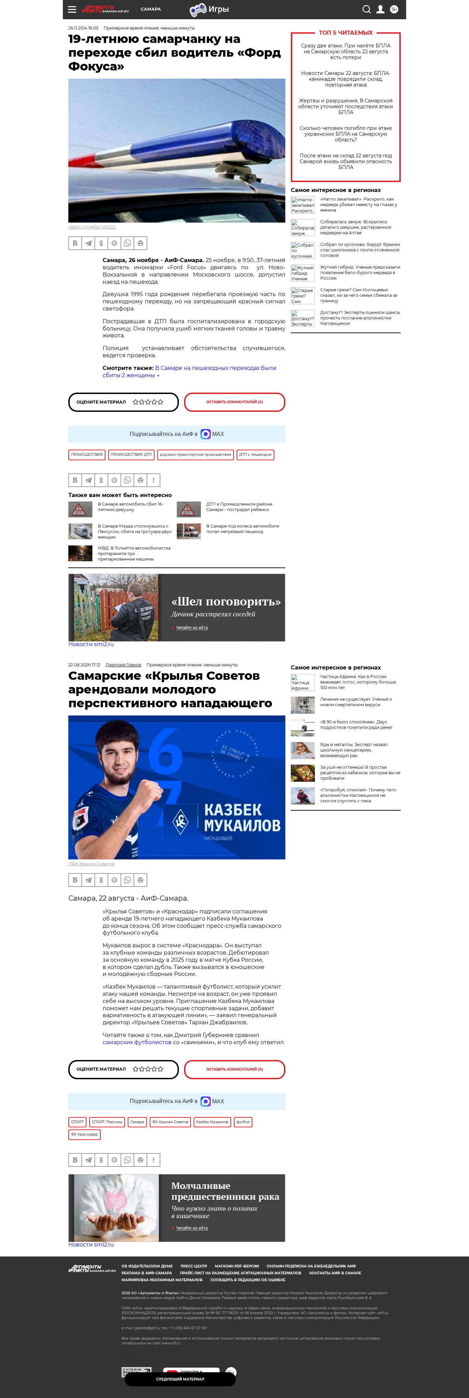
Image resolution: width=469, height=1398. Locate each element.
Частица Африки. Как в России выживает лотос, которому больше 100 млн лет (358, 682)
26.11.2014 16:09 (83, 28)
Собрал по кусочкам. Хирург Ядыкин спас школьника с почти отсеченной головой (360, 250)
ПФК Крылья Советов (91, 863)
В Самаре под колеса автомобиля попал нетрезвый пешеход (242, 528)
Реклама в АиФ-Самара (147, 1273)
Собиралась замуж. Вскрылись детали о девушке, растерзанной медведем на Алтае (355, 227)
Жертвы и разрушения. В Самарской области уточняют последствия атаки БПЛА (345, 106)
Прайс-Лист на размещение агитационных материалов (240, 1273)
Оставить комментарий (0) (234, 402)
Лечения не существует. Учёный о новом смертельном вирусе (356, 702)
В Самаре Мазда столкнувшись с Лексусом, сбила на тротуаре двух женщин (134, 531)
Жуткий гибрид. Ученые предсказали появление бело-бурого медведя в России (360, 272)
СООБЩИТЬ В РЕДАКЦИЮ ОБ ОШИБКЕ (247, 1280)
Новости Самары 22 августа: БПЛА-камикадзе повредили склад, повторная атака (345, 79)
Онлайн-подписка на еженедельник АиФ (311, 1266)
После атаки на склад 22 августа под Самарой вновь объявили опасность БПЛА (346, 161)
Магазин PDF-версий (237, 1266)
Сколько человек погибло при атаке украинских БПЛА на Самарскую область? (346, 134)
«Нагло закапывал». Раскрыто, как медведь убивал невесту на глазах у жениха (358, 204)
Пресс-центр (194, 1266)
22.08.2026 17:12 (84, 664)
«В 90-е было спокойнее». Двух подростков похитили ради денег (356, 724)
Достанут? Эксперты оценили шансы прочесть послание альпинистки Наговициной (360, 318)
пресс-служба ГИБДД (92, 226)
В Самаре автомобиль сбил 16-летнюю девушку (130, 506)
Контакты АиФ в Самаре (335, 1273)
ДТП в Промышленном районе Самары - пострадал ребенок (239, 506)
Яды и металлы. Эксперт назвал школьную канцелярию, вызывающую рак (354, 750)
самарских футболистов (137, 1042)
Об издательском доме (147, 1266)
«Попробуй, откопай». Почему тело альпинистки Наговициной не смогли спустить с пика (358, 795)
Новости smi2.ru (91, 644)
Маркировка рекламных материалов (162, 1280)
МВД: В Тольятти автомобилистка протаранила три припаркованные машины (134, 553)
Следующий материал (180, 1379)
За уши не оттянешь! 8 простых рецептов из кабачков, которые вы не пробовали (360, 773)
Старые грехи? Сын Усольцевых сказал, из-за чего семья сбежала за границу (358, 295)
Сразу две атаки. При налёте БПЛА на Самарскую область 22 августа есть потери (345, 51)
